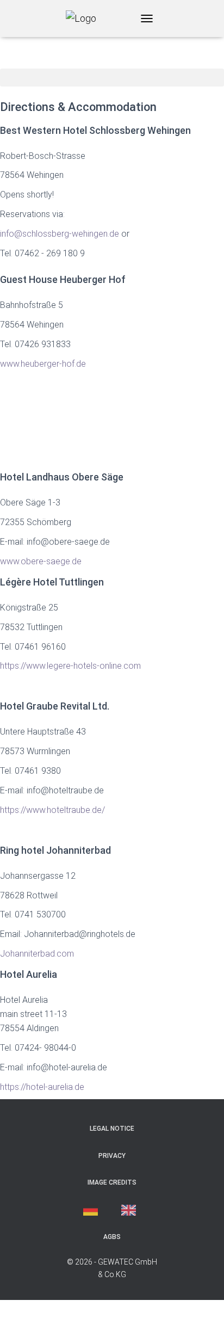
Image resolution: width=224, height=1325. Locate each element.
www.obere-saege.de (41, 561)
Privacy (112, 1156)
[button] (112, 78)
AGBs (112, 1237)
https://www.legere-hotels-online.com (70, 666)
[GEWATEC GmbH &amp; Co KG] (85, 18)
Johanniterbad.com (37, 953)
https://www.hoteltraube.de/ (52, 810)
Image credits (112, 1182)
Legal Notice (112, 1128)
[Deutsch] (93, 1210)
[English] (131, 1210)
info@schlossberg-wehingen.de (59, 234)
